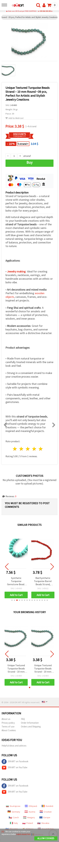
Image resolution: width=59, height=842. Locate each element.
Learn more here (24, 834)
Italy (16, 823)
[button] (12, 600)
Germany (16, 811)
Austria (32, 811)
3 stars (28, 449)
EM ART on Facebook (18, 761)
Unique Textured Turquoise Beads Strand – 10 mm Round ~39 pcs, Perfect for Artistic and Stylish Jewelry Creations (16, 669)
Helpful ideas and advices (14, 745)
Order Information (30, 722)
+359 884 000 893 (45, 11)
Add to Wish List (15, 118)
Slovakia (45, 823)
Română (49, 806)
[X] (3, 831)
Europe (46, 817)
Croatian (48, 811)
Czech (16, 817)
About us (6, 718)
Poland (29, 823)
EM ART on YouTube (17, 767)
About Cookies (9, 730)
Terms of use (8, 726)
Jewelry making (16, 271)
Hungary (31, 817)
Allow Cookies (45, 838)
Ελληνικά (33, 806)
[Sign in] (44, 5)
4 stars (34, 449)
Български (15, 806)
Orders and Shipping (31, 726)
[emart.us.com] (16, 5)
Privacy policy (8, 722)
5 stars (40, 449)
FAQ (23, 718)
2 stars (21, 449)
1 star (15, 449)
